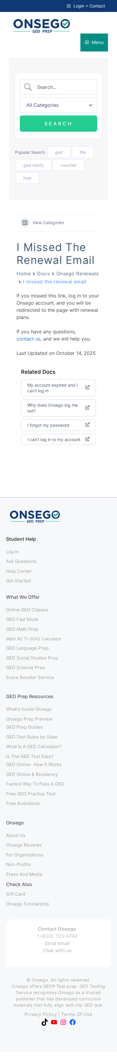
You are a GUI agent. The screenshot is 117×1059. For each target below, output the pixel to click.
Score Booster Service (30, 677)
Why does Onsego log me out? (52, 408)
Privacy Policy (41, 1014)
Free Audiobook (23, 803)
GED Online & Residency (32, 774)
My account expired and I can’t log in (52, 387)
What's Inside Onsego (29, 709)
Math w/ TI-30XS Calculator (33, 638)
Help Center (19, 571)
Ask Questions (21, 561)
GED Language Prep (27, 648)
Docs (43, 273)
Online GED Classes (27, 610)
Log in (12, 551)
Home (23, 273)
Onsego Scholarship (27, 904)
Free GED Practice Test (31, 794)
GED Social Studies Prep (32, 658)
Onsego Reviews (24, 845)
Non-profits (18, 864)
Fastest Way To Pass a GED (35, 784)
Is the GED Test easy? (30, 756)
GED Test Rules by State (32, 737)
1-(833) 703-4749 (57, 936)
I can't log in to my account (53, 439)
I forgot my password (48, 425)
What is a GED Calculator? (34, 746)
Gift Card (15, 894)
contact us (28, 339)
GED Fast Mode (22, 619)
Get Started (18, 581)
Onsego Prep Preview (29, 719)
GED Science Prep (25, 667)
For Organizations (25, 855)
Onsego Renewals (77, 273)
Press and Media (24, 874)
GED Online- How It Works (34, 764)
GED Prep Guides (24, 727)
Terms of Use (76, 1014)
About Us (16, 835)
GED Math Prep (22, 629)
